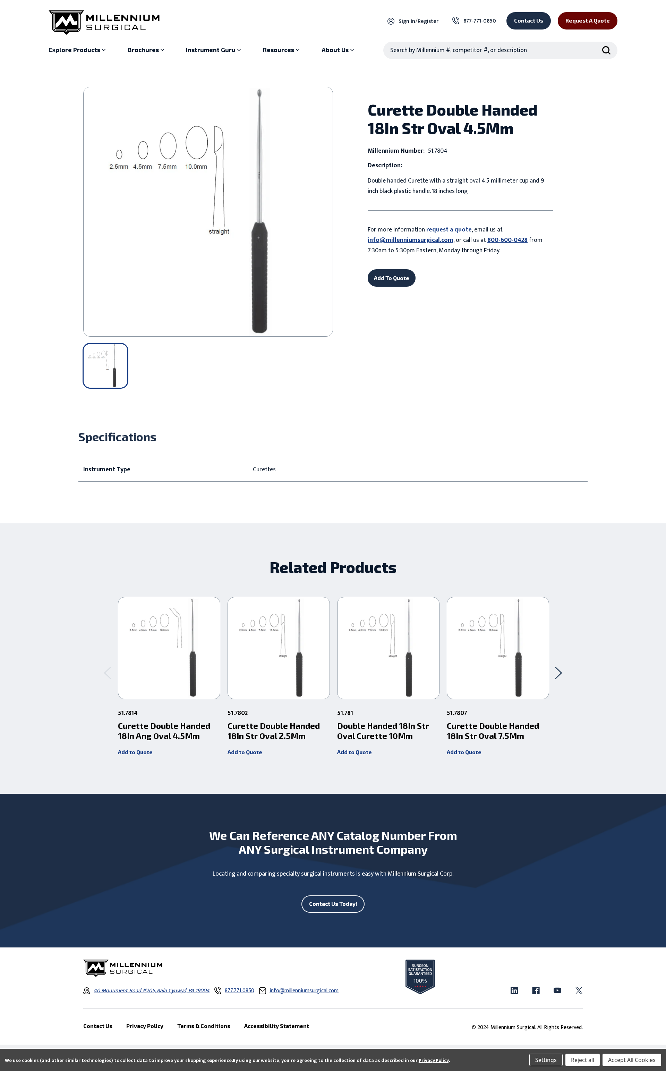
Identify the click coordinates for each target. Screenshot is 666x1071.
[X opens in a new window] (579, 990)
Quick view (169, 648)
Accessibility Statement (276, 1025)
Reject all (582, 1060)
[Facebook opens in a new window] (536, 990)
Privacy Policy (434, 1060)
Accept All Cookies (632, 1060)
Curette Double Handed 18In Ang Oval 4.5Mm (164, 731)
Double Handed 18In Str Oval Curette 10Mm (383, 731)
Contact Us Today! (333, 903)
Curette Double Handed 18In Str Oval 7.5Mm (493, 731)
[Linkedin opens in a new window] (514, 990)
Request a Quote (587, 20)
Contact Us (528, 20)
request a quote (449, 230)
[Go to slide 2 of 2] (107, 672)
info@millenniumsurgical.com (410, 240)
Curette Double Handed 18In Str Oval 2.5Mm (274, 731)
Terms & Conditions (203, 1025)
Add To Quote (391, 278)
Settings (546, 1060)
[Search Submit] (606, 50)
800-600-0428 (507, 240)
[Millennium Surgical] (104, 22)
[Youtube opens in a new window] (557, 990)
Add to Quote (135, 752)
